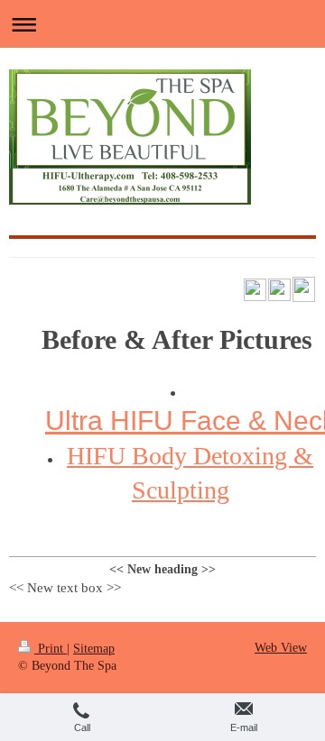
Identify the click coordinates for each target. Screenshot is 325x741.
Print (50, 648)
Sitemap (94, 648)
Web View (281, 647)
